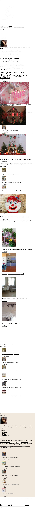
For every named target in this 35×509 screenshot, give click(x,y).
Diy (9, 440)
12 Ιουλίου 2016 (4, 81)
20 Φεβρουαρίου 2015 (5, 219)
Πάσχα (14, 444)
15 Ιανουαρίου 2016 (6, 325)
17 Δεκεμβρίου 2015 (4, 131)
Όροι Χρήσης (4, 434)
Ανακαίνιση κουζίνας (29, 440)
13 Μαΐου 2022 (5, 184)
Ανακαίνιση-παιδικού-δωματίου (19, 440)
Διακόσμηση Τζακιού (7, 20)
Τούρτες (24, 446)
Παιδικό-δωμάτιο (23, 444)
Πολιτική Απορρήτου (5, 435)
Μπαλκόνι (2, 444)
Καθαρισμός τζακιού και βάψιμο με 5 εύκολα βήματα (11, 130)
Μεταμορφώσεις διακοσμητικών (9, 81)
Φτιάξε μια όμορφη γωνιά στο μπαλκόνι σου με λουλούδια (17, 249)
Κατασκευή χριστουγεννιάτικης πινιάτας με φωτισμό (13, 129)
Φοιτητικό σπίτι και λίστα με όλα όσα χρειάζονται (14, 298)
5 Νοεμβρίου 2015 (6, 495)
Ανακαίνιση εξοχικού (7, 14)
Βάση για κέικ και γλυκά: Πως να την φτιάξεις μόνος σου (11, 387)
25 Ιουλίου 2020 (6, 300)
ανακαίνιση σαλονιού (15, 447)
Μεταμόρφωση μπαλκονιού (8, 17)
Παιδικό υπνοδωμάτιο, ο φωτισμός (11, 323)
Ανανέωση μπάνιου (7, 16)
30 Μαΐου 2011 (5, 251)
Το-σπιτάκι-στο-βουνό (17, 446)
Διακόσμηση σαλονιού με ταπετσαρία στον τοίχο (10, 484)
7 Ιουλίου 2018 (6, 468)
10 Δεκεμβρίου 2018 (6, 459)
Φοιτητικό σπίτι (28, 446)
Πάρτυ (12, 444)
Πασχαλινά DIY (6, 10)
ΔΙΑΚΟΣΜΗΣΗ (4, 19)
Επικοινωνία (4, 433)
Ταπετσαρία (11, 446)
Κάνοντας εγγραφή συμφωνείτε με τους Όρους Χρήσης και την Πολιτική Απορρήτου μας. (12, 27)
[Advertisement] (17, 334)
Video (11, 440)
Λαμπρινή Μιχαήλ (4, 80)
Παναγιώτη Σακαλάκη (28, 498)
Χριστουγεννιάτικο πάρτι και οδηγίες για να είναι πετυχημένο (15, 159)
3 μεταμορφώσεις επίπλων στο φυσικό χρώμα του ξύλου (11, 182)
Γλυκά (1, 442)
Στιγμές (8, 446)
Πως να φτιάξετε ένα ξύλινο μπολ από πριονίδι (10, 475)
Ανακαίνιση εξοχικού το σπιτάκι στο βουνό (13, 274)
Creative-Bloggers (4, 440)
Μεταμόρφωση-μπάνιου (18, 443)
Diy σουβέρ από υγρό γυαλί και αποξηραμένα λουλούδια (11, 190)
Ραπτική (4, 446)
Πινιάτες (1, 446)
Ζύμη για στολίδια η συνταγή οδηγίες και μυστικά (10, 174)
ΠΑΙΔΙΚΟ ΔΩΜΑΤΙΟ (5, 21)
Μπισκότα (6, 444)
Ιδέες (20, 442)
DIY (2, 79)
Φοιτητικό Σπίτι (6, 18)
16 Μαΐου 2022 (5, 364)
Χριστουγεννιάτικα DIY (7, 11)
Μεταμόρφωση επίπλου (28, 443)
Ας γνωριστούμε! (4, 432)
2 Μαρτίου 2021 (6, 486)
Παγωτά (18, 444)
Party (4, 80)
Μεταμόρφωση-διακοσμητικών (7, 443)
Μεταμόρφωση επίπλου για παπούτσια (8, 493)
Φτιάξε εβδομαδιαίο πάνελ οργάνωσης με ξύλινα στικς (11, 395)
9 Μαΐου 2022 (5, 192)
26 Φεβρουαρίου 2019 (6, 389)
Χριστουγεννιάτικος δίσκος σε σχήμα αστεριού (10, 457)
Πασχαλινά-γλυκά (30, 444)
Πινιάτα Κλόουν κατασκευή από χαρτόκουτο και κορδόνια (15, 217)
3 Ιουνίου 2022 (6, 477)
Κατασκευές (24, 442)
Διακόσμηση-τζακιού (14, 442)
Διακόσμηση (6, 442)
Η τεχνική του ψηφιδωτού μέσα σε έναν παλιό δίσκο (11, 466)
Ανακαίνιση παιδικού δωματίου (9, 15)
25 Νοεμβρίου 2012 (6, 356)
